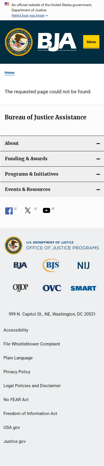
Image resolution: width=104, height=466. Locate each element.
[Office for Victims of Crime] (52, 292)
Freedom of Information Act (30, 413)
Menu (91, 42)
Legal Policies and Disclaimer (32, 385)
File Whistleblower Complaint (31, 344)
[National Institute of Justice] (83, 269)
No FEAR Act (16, 399)
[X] (30, 212)
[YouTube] (48, 212)
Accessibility (15, 330)
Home (9, 72)
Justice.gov (14, 441)
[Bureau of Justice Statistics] (51, 273)
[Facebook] (11, 212)
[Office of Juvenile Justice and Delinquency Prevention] (20, 293)
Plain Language (18, 358)
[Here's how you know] (52, 10)
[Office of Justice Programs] (19, 42)
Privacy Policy (16, 371)
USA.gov (11, 427)
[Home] (57, 42)
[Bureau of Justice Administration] (20, 269)
